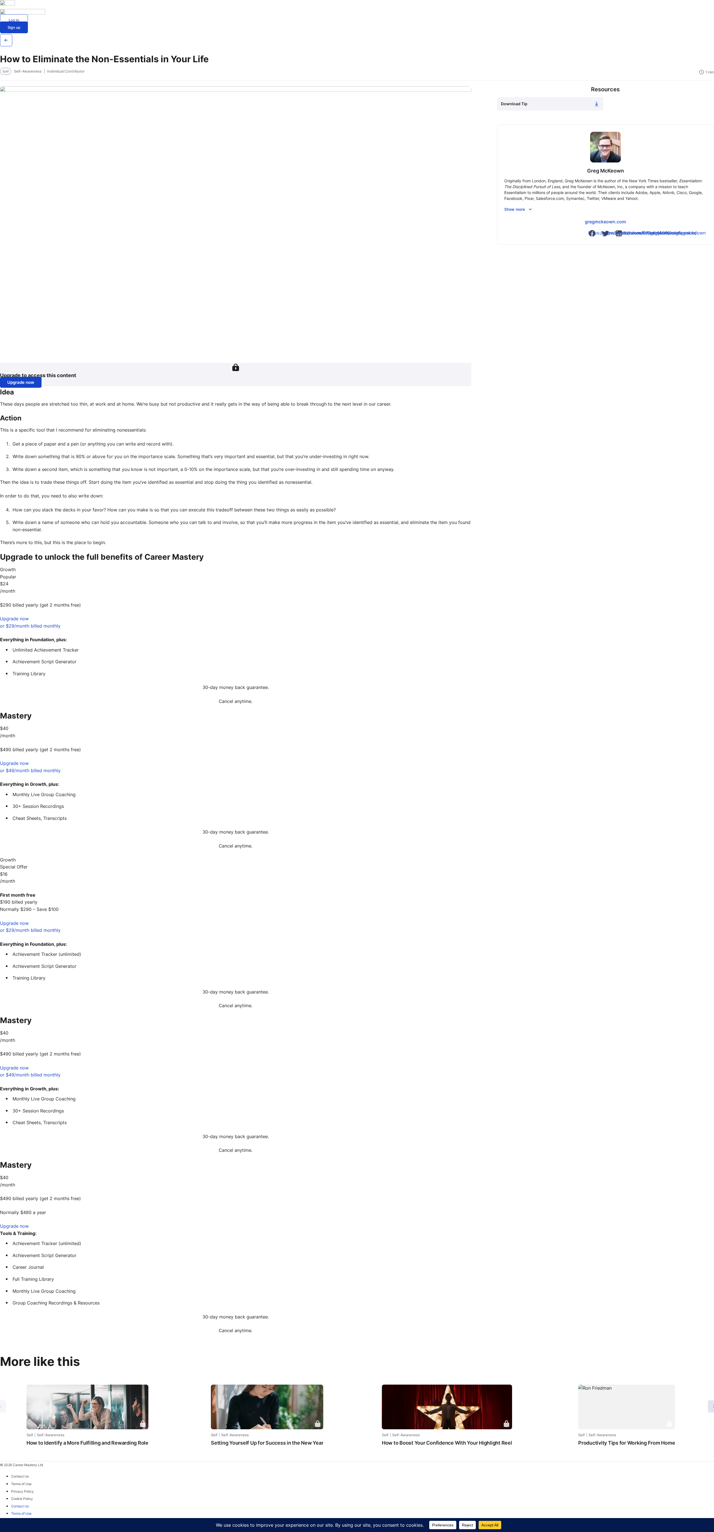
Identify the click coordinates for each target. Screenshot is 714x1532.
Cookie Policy (22, 1499)
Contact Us (20, 1476)
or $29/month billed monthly (30, 626)
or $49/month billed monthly (30, 770)
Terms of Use (21, 1484)
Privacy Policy (22, 1491)
